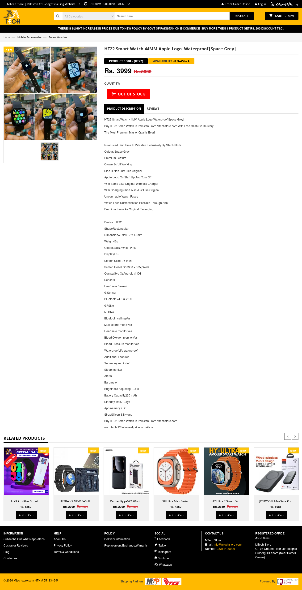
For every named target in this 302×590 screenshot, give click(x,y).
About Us (60, 539)
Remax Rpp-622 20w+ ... (126, 501)
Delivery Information (117, 539)
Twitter (162, 545)
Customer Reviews (16, 545)
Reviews (153, 109)
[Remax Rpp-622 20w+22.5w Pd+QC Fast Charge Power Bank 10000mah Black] (127, 471)
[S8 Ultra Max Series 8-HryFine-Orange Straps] (177, 471)
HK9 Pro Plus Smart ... (26, 501)
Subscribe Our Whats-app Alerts (24, 539)
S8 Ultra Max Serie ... (176, 501)
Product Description (124, 109)
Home (7, 37)
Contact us (10, 558)
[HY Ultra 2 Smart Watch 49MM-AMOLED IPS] (227, 471)
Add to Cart (26, 515)
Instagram (164, 552)
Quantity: (112, 84)
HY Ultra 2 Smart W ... (226, 501)
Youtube (163, 558)
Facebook (163, 539)
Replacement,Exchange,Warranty (125, 545)
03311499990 (226, 549)
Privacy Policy (63, 545)
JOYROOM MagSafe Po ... (276, 501)
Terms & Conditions (66, 552)
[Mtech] (12, 17)
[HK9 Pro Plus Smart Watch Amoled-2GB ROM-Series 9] (27, 471)
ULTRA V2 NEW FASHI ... (76, 501)
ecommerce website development (25, 584)
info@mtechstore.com (228, 544)
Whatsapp (165, 564)
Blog (6, 552)
